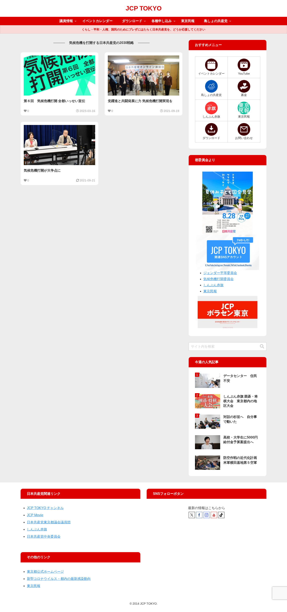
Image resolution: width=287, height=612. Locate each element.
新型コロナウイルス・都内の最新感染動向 (59, 578)
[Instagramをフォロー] (206, 515)
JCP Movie (35, 515)
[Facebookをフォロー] (199, 515)
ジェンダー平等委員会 (220, 273)
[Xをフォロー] (192, 515)
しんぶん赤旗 (213, 285)
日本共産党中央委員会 (44, 536)
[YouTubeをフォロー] (214, 515)
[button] (262, 346)
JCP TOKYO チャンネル (45, 508)
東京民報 (210, 291)
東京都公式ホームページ (45, 571)
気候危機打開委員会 (218, 279)
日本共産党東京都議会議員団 (49, 522)
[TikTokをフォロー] (221, 515)
